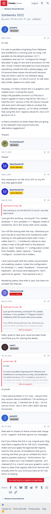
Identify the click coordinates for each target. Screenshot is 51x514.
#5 (48, 301)
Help (44, 509)
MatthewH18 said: (11, 205)
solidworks (36, 19)
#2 (48, 152)
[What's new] (42, 3)
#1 (48, 38)
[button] (2, 504)
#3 (48, 174)
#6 (48, 356)
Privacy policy (34, 509)
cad (28, 19)
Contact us (6, 509)
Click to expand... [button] (26, 330)
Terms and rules (19, 509)
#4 (48, 200)
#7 (48, 426)
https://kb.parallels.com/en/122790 (19, 95)
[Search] (47, 3)
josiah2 (7, 19)
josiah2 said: (8, 361)
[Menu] (4, 3)
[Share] (44, 38)
